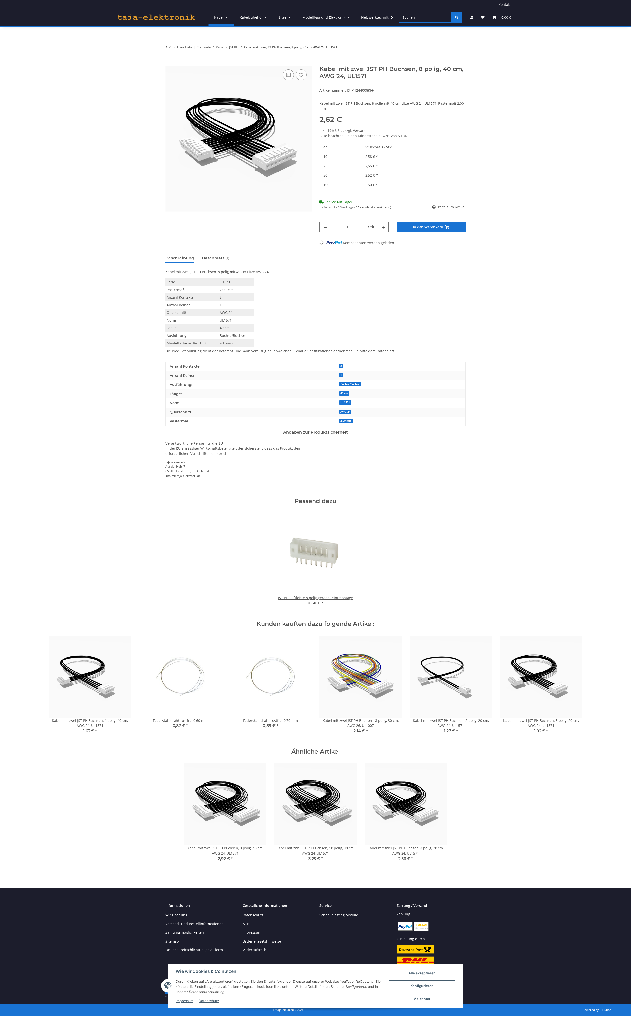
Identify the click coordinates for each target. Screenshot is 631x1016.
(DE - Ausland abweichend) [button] (372, 207)
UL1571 (345, 402)
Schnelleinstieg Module (338, 915)
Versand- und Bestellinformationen (194, 923)
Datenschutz (209, 1001)
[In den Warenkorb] (169, 63)
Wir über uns (176, 915)
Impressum (184, 1001)
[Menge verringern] (325, 227)
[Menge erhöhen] (383, 227)
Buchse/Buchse (350, 384)
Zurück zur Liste (180, 47)
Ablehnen (422, 999)
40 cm (344, 393)
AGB (246, 923)
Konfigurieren (422, 986)
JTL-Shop (605, 1010)
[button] (471, 17)
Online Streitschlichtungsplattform (194, 949)
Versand (360, 130)
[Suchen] (456, 17)
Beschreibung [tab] (179, 258)
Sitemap (172, 941)
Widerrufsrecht (255, 949)
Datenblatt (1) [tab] (216, 258)
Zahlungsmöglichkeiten (184, 932)
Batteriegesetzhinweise (262, 941)
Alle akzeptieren (422, 973)
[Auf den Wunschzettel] (301, 74)
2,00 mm (346, 420)
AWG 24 (345, 411)
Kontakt (504, 4)
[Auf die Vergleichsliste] (288, 74)
